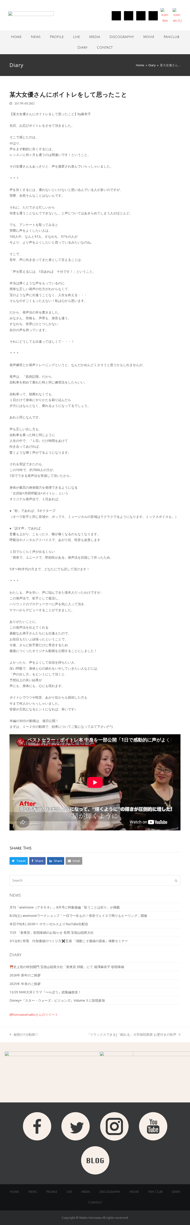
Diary (82, 47)
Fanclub (171, 37)
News (36, 37)
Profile (57, 37)
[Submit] (176, 880)
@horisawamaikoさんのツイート (34, 1014)
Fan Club (155, 1191)
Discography (121, 37)
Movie (148, 37)
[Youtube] (153, 15)
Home (16, 37)
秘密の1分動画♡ (25, 1034)
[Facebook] (141, 15)
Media (94, 37)
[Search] (95, 880)
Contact (105, 47)
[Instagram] (116, 15)
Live (76, 37)
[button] (19, 861)
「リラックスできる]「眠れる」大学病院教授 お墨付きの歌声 (131, 1034)
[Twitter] (128, 15)
